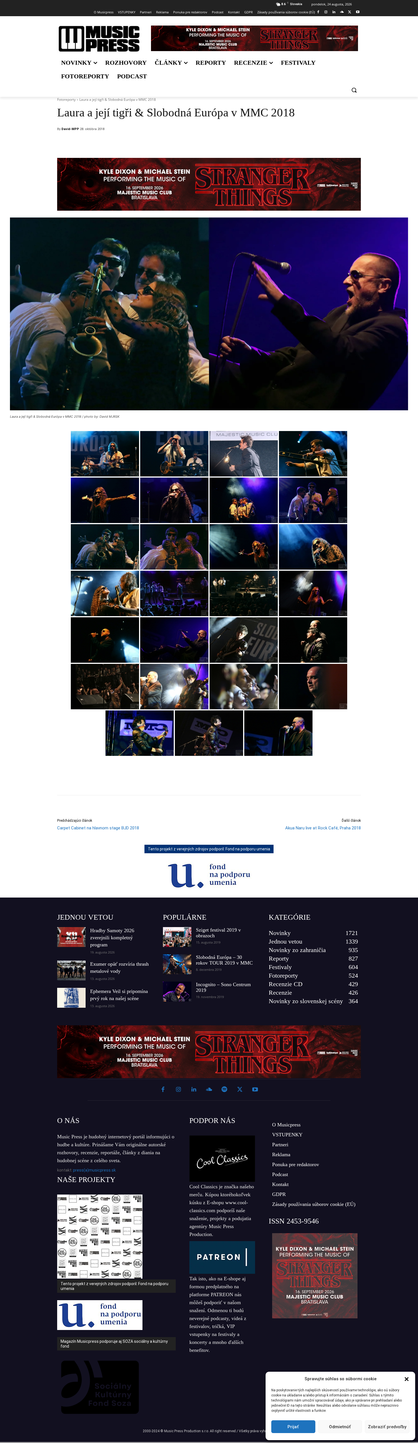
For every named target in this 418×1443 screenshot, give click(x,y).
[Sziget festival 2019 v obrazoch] (177, 937)
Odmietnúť (340, 1426)
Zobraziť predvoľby (387, 1426)
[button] (406, 1379)
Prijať (293, 1426)
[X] (349, 12)
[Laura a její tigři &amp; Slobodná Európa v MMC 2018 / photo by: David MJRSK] (105, 453)
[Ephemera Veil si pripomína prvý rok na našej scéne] (71, 998)
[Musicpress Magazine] (99, 38)
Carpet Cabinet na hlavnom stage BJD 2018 (98, 828)
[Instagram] (326, 12)
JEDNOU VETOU (85, 917)
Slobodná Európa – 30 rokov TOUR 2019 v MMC (224, 960)
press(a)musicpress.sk (94, 1170)
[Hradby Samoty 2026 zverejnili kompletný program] (71, 937)
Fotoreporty (66, 99)
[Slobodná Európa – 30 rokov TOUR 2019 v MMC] (177, 964)
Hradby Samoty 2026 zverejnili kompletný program (112, 938)
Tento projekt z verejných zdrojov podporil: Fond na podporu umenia (209, 849)
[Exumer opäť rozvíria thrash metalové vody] (71, 970)
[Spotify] (224, 1090)
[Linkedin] (334, 12)
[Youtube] (357, 12)
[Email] (247, 143)
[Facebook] (318, 12)
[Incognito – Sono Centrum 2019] (177, 991)
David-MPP (70, 129)
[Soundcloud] (342, 12)
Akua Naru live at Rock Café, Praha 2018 (323, 828)
